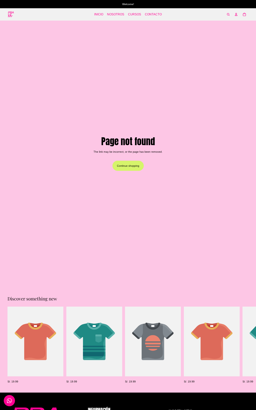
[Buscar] (228, 14)
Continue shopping (128, 165)
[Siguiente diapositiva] (244, 345)
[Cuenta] (236, 14)
